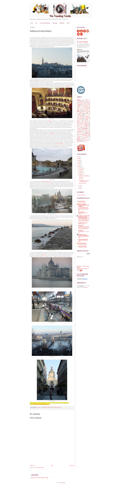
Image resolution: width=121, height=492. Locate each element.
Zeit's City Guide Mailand (82, 41)
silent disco (80, 135)
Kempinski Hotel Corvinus (47, 181)
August (80, 174)
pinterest (78, 129)
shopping (88, 134)
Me (36, 23)
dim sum (87, 110)
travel (60, 407)
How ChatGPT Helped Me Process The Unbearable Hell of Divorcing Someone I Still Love (83, 219)
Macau (78, 123)
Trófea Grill (43, 255)
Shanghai (83, 134)
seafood (86, 132)
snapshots (85, 135)
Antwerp (86, 99)
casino (83, 105)
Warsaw (88, 140)
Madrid (82, 123)
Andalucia (78, 99)
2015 (79, 160)
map (53, 407)
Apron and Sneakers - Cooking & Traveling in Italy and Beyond (83, 205)
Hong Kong (88, 117)
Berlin (82, 103)
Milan (86, 125)
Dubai (83, 111)
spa (58, 407)
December (81, 168)
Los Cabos (87, 122)
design (78, 110)
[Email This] (31, 407)
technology (85, 137)
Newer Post (32, 465)
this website (67, 86)
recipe (86, 130)
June (80, 186)
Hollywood (82, 117)
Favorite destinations (45, 23)
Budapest (45, 407)
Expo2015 (79, 113)
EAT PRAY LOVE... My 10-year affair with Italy (84, 181)
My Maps (55, 23)
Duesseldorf (88, 111)
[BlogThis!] (32, 407)
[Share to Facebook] (34, 407)
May (80, 188)
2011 (79, 166)
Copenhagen (85, 106)
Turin (88, 139)
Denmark (86, 109)
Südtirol (78, 137)
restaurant (55, 407)
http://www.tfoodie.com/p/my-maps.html (40, 404)
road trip (85, 131)
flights (89, 113)
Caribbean (79, 105)
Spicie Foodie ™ (81, 211)
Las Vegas (84, 121)
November (81, 169)
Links (68, 23)
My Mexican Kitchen (82, 243)
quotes (80, 130)
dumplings (81, 112)
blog (85, 103)
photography (85, 128)
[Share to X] (33, 407)
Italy (83, 120)
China (87, 105)
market (89, 123)
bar (78, 102)
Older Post (72, 465)
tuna (85, 139)
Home (52, 465)
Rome (89, 131)
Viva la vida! (81, 179)
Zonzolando (80, 230)
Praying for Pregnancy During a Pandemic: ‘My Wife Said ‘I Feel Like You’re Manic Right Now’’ (83, 227)
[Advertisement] (52, 455)
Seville (78, 134)
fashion (84, 113)
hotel (51, 407)
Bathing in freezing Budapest (84, 175)
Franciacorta (87, 115)
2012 (79, 165)
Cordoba (78, 107)
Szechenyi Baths (59, 143)
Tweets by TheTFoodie (81, 194)
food (79, 115)
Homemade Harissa (81, 202)
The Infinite (81, 177)
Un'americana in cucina (82, 222)
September (81, 172)
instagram (86, 118)
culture (48, 407)
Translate (85, 287)
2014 (79, 161)
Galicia (78, 116)
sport (84, 136)
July (80, 185)
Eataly (87, 112)
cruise (83, 107)
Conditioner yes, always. (82, 247)
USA (78, 140)
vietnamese (83, 140)
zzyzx (85, 141)
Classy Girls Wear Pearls (83, 239)
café (88, 104)
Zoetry (82, 141)
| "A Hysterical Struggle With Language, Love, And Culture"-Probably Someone (83, 216)
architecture (79, 100)
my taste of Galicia (82, 183)
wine (78, 141)
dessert (83, 110)
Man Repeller (80, 225)
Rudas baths (52, 133)
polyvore (83, 129)
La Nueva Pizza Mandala (82, 244)
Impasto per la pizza (81, 223)
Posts (31, 23)
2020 (79, 157)
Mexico (86, 124)
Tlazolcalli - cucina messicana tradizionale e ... (83, 235)
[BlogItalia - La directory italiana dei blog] (83, 267)
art (84, 100)
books (89, 103)
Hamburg (87, 116)
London (82, 122)
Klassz (49, 120)
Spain (80, 136)
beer (77, 103)
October (80, 171)
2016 (79, 158)
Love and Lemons (81, 201)
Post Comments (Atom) (39, 467)
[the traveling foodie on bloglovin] (82, 279)
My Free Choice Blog (82, 246)
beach (87, 102)
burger (85, 104)
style (87, 136)
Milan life (62, 23)
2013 (79, 163)
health (78, 117)
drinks (78, 111)
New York (82, 127)
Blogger (63, 482)
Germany (82, 116)
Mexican (80, 124)
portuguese (88, 129)
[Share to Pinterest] (35, 407)
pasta (79, 128)
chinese (78, 106)
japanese (78, 121)
